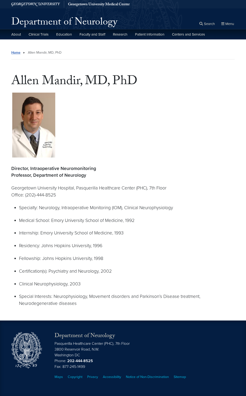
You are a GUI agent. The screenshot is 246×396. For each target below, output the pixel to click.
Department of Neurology (64, 23)
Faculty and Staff (92, 34)
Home (15, 52)
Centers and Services (188, 34)
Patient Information (149, 34)
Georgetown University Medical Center (99, 5)
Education (64, 34)
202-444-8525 (80, 360)
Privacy (92, 377)
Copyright (75, 377)
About (16, 34)
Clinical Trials (39, 34)
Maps (59, 377)
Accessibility (112, 377)
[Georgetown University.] (35, 4)
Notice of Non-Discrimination (147, 377)
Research (120, 34)
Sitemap (180, 377)
